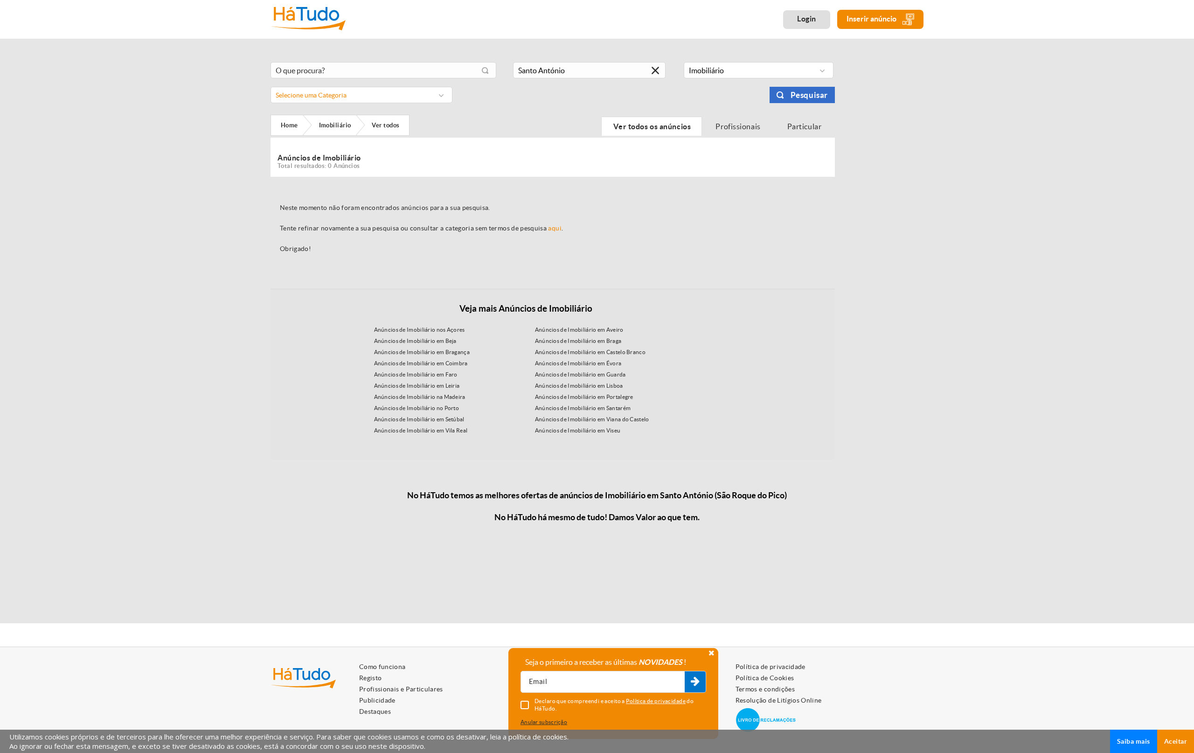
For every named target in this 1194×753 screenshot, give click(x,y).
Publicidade (377, 700)
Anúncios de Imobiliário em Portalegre (584, 397)
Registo (370, 678)
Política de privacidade (770, 666)
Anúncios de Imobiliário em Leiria (417, 386)
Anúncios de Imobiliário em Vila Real (421, 430)
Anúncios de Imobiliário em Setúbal (419, 419)
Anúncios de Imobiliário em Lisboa (579, 386)
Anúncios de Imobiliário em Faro (416, 374)
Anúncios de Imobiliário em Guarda (580, 374)
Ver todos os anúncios (651, 126)
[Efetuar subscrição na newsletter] (695, 682)
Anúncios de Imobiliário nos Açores (419, 330)
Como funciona (382, 666)
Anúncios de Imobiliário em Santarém (583, 408)
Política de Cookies (765, 678)
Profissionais (738, 126)
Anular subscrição (544, 722)
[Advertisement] (886, 197)
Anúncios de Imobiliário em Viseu (578, 430)
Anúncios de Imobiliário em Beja (415, 341)
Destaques (375, 711)
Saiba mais (1133, 741)
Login (806, 18)
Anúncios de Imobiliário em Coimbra (421, 363)
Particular (805, 126)
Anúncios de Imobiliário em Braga (578, 341)
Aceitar (1175, 741)
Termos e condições (765, 689)
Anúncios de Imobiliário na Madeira (419, 397)
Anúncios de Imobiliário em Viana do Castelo (592, 419)
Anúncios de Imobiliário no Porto (416, 408)
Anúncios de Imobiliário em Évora (578, 363)
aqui (554, 228)
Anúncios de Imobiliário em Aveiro (579, 330)
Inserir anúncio (872, 18)
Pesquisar (809, 95)
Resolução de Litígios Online (779, 700)
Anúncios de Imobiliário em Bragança (422, 352)
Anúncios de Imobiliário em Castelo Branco (590, 352)
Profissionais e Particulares (401, 689)
